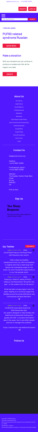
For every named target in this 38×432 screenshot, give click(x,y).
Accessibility (19, 129)
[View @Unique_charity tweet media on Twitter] (19, 299)
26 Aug (25, 250)
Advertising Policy (19, 125)
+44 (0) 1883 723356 (26, 1)
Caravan (11, 425)
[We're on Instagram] (21, 346)
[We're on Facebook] (12, 346)
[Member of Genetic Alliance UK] (10, 389)
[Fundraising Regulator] (12, 377)
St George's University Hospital (28, 427)
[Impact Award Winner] (30, 377)
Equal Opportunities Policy (19, 119)
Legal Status (19, 104)
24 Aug (25, 277)
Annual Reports (19, 107)
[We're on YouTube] (25, 346)
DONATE (22, 9)
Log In (19, 141)
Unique (10, 250)
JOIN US (32, 9)
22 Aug (25, 305)
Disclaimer (19, 113)
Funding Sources (19, 110)
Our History (19, 101)
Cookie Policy (19, 132)
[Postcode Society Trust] (26, 366)
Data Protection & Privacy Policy (19, 122)
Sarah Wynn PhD (11, 420)
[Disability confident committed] (27, 389)
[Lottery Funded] (14, 366)
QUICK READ (11, 46)
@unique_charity (16, 250)
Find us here (13, 189)
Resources (19, 116)
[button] (3, 15)
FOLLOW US (30, 246)
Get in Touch (19, 138)
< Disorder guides (9, 28)
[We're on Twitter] (17, 346)
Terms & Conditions (19, 135)
